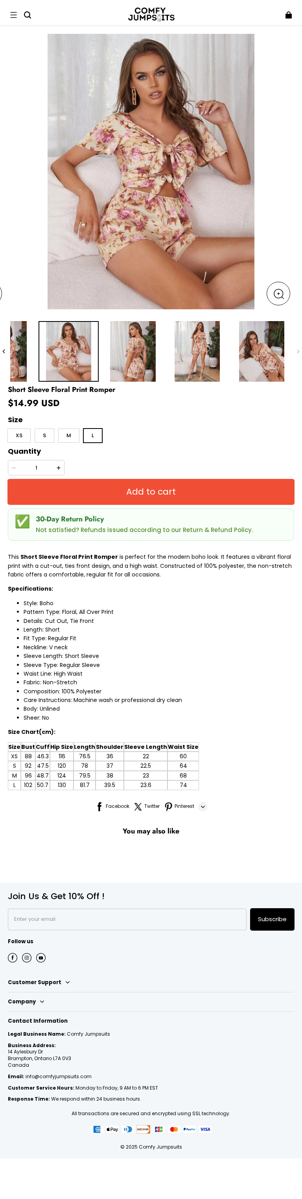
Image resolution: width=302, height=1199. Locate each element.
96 (28, 776)
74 (183, 785)
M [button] (68, 435)
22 (146, 756)
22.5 (145, 766)
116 (62, 756)
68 (183, 776)
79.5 (84, 776)
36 (110, 756)
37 (110, 766)
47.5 (43, 766)
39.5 (109, 785)
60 (183, 756)
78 (84, 766)
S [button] (44, 435)
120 (62, 766)
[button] (13, 14)
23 (146, 776)
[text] (151, 694)
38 (110, 776)
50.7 (42, 785)
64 (183, 766)
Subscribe (272, 919)
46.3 (43, 756)
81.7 (85, 785)
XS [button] (19, 435)
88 (28, 756)
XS (14, 756)
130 (62, 785)
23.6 (145, 785)
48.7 (43, 776)
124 (61, 776)
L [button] (93, 435)
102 (28, 785)
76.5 (84, 756)
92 (28, 766)
